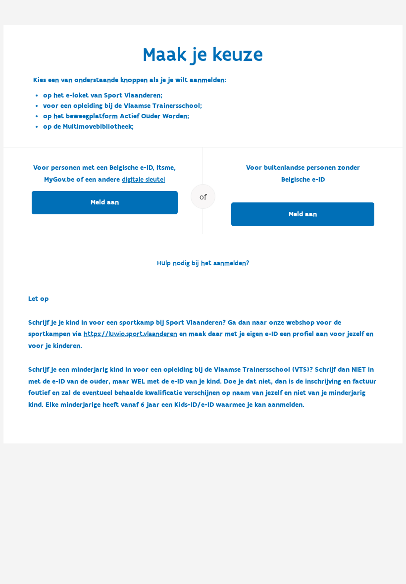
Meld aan (105, 202)
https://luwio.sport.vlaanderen (130, 334)
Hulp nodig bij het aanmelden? (203, 263)
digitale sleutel (143, 179)
